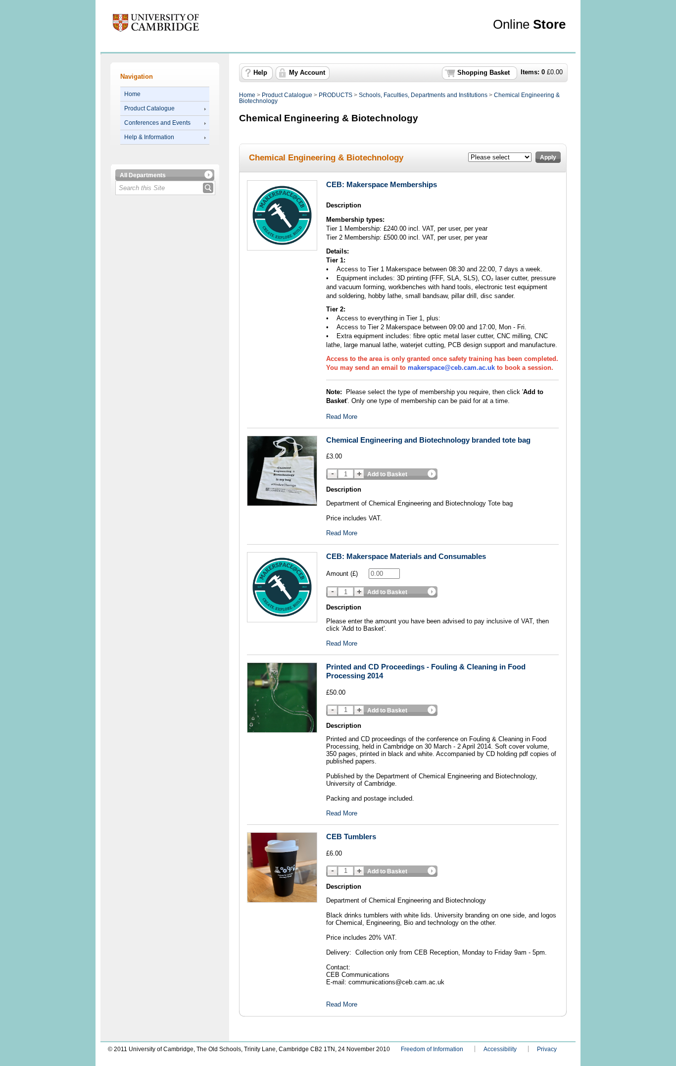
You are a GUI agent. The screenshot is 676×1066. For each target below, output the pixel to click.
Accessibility (500, 1049)
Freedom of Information (432, 1049)
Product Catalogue (149, 108)
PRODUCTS (335, 95)
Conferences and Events (157, 123)
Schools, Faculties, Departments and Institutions (423, 95)
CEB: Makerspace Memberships (381, 184)
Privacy (547, 1049)
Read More (341, 416)
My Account (307, 72)
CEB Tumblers (351, 836)
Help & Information (149, 137)
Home (132, 94)
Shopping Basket (483, 72)
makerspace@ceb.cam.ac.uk (451, 367)
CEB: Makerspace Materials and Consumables (406, 556)
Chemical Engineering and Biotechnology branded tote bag (428, 440)
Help (260, 72)
